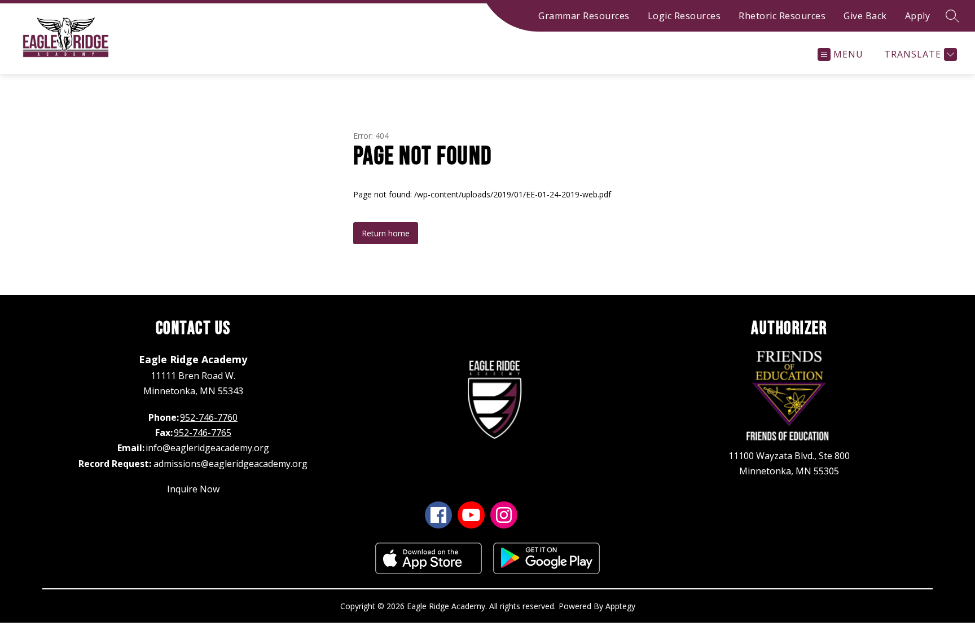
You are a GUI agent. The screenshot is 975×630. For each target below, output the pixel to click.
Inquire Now (193, 489)
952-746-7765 (202, 432)
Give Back (865, 16)
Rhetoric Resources (782, 16)
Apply (917, 16)
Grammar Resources (584, 16)
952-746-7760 (209, 417)
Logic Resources (684, 16)
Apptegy (620, 606)
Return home (386, 233)
